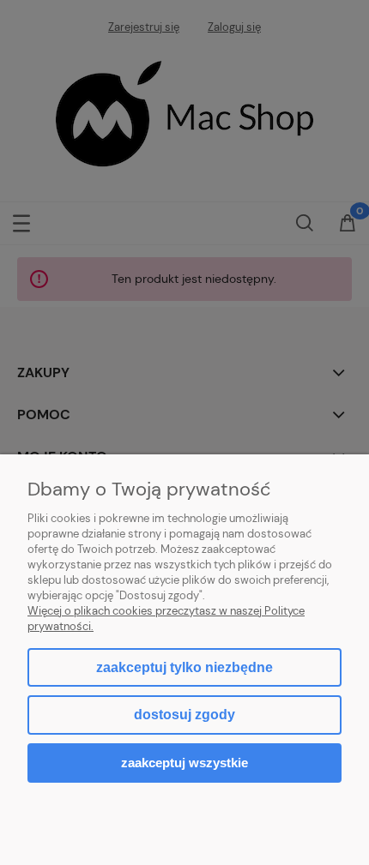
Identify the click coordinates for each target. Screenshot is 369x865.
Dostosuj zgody (184, 714)
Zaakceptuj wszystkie (184, 762)
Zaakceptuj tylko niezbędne (184, 667)
